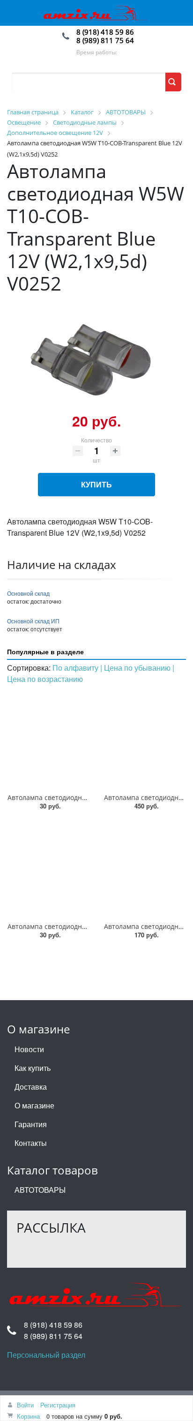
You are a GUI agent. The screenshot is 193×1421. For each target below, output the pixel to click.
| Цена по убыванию (136, 667)
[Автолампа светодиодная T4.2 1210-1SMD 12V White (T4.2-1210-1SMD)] (48, 868)
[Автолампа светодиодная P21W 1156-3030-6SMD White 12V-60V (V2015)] (145, 868)
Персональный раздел (46, 1354)
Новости (29, 1049)
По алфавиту (76, 667)
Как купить (33, 1067)
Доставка (31, 1086)
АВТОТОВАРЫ (40, 1189)
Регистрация (57, 1404)
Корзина (28, 1416)
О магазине (34, 1105)
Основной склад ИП (33, 621)
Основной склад (28, 593)
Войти (25, 1404)
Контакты (31, 1142)
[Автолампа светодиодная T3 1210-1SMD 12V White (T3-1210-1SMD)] (48, 739)
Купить (96, 484)
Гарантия (31, 1124)
